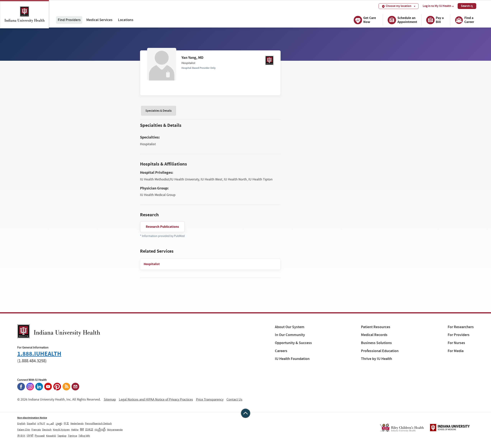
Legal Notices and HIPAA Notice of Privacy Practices (156, 399)
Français (36, 429)
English (21, 423)
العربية (50, 423)
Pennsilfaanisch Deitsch (98, 423)
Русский (40, 435)
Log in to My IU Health (437, 5)
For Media (456, 351)
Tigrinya (72, 435)
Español (31, 423)
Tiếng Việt (84, 435)
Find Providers (69, 19)
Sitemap (110, 399)
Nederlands (77, 423)
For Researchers (461, 327)
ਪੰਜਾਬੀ (30, 435)
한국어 (21, 435)
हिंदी (82, 429)
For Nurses (456, 343)
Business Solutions (376, 343)
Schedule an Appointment (407, 20)
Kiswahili (51, 435)
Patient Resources (375, 327)
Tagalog (61, 435)
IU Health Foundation (292, 358)
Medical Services (99, 19)
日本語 (89, 429)
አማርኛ (41, 423)
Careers (281, 351)
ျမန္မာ (58, 423)
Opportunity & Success (293, 343)
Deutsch (47, 429)
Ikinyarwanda (115, 429)
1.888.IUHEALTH (39, 354)
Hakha (74, 429)
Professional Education (380, 351)
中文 (66, 423)
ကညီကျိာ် (100, 429)
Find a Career (469, 20)
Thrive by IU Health (376, 358)
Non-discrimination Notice (32, 417)
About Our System (289, 327)
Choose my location (398, 6)
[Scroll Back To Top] (245, 413)
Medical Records (374, 335)
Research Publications (162, 226)
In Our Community (290, 335)
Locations (125, 19)
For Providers (459, 335)
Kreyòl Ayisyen (61, 429)
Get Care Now (369, 20)
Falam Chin (23, 429)
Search (465, 6)
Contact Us (234, 399)
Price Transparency (209, 399)
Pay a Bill (440, 20)
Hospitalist (152, 264)
